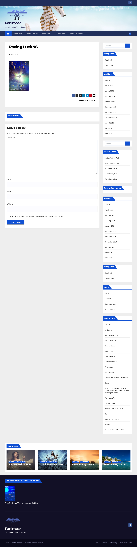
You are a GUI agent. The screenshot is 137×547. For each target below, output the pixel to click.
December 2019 (110, 107)
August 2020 (109, 91)
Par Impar (13, 23)
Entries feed (109, 299)
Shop (107, 414)
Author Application (111, 340)
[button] (126, 34)
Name (9, 179)
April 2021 (108, 80)
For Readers (109, 372)
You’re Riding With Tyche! (114, 430)
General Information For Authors (116, 378)
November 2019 (110, 112)
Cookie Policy (110, 356)
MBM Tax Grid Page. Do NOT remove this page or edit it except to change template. (117, 390)
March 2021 (109, 86)
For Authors (109, 367)
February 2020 (110, 96)
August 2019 (109, 123)
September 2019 (111, 117)
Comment (11, 138)
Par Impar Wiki (110, 398)
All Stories (60, 34)
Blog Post (108, 60)
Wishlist (107, 424)
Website (10, 204)
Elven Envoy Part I (111, 179)
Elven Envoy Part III (112, 168)
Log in (107, 293)
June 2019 (108, 133)
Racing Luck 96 (86, 101)
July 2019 (108, 128)
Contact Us (32, 34)
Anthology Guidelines (112, 335)
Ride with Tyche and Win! (114, 408)
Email (9, 192)
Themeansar (39, 542)
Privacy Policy (110, 403)
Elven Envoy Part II (112, 174)
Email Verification (111, 362)
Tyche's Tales (110, 65)
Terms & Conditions (112, 419)
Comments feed (110, 304)
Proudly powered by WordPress (14, 542)
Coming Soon (110, 346)
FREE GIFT (46, 34)
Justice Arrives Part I (112, 163)
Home (107, 383)
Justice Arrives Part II (112, 158)
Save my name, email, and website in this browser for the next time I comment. (37, 216)
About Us (18, 34)
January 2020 (110, 102)
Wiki (130, 542)
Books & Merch (76, 34)
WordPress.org (110, 309)
